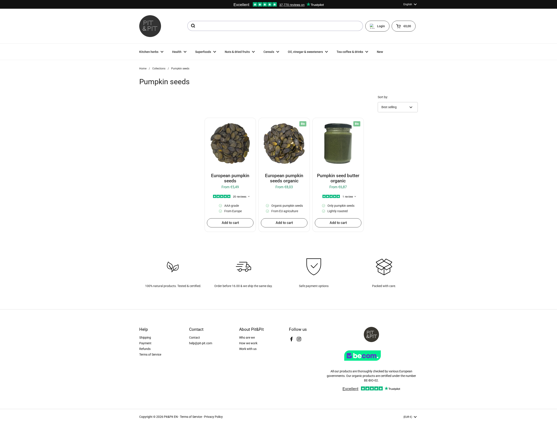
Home (142, 68)
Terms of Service (150, 354)
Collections (158, 68)
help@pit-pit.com (200, 343)
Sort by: (383, 97)
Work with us (248, 349)
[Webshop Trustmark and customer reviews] (371, 362)
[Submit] (193, 26)
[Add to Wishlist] (211, 124)
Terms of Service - (192, 416)
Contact (194, 337)
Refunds (145, 349)
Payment (145, 343)
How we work (248, 343)
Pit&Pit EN (171, 416)
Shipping (145, 337)
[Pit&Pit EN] (150, 26)
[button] (404, 26)
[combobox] (275, 26)
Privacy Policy (213, 416)
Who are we (247, 337)
